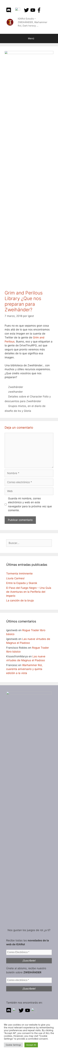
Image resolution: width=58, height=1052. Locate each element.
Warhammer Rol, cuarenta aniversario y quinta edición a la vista (24, 669)
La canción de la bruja (20, 600)
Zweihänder (15, 387)
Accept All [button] (31, 1045)
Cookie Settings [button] (13, 1045)
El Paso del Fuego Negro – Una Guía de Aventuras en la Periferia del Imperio (28, 591)
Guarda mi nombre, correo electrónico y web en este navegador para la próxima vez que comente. (30, 504)
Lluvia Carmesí (15, 578)
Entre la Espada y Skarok (21, 583)
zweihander (15, 391)
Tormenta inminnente (19, 573)
